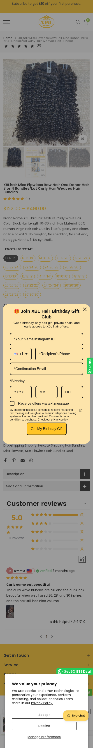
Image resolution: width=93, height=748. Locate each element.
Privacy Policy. (42, 703)
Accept (44, 714)
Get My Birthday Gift (47, 429)
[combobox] (21, 354)
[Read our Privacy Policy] (80, 410)
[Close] (84, 309)
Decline (44, 726)
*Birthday (17, 381)
